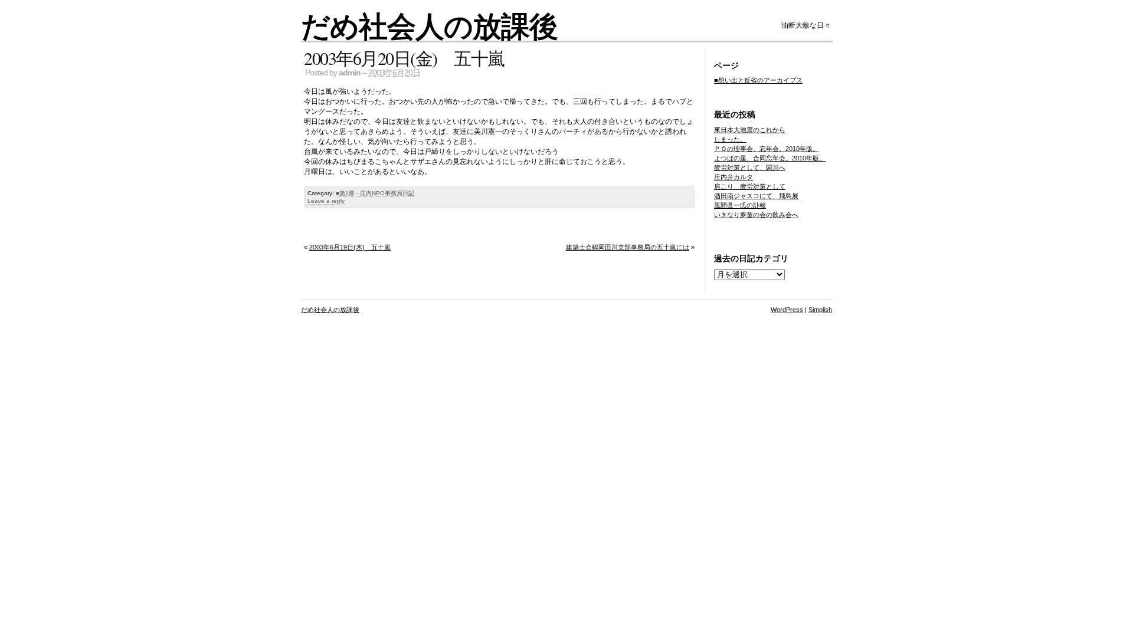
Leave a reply (326, 201)
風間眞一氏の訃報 (740, 205)
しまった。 (730, 139)
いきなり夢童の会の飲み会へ (756, 214)
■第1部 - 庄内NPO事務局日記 (375, 193)
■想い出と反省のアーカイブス (758, 80)
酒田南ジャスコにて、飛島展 (756, 195)
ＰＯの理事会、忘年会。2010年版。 (766, 148)
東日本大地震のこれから (749, 129)
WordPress (787, 309)
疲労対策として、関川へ (749, 167)
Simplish (820, 309)
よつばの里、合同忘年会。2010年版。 (770, 158)
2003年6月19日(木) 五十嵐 (350, 247)
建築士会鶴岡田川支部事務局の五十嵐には (627, 247)
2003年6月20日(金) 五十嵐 (404, 58)
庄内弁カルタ (733, 176)
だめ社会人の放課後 (429, 25)
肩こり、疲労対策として (749, 186)
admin (350, 72)
